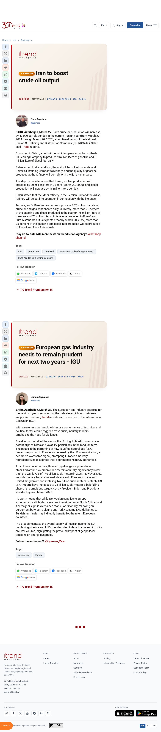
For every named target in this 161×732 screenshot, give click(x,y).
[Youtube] (27, 713)
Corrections (79, 677)
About (76, 658)
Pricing (106, 658)
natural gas (23, 555)
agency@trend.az (11, 692)
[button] (5, 47)
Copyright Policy (141, 667)
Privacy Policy (140, 663)
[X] (20, 713)
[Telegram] (34, 713)
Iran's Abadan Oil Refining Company (35, 258)
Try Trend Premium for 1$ (36, 289)
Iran (20, 251)
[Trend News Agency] (12, 656)
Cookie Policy (139, 672)
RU (154, 726)
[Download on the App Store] (124, 713)
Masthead (78, 663)
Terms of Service (141, 658)
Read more (35, 123)
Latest (46, 658)
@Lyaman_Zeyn (55, 541)
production (33, 251)
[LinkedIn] (41, 713)
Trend (25, 146)
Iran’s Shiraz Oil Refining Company (77, 251)
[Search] (95, 25)
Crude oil (49, 251)
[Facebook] (13, 713)
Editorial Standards (82, 672)
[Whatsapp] (6, 713)
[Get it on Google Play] (146, 713)
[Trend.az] (14, 25)
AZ (148, 726)
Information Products (114, 663)
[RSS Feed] (48, 713)
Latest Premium (51, 663)
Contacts (77, 667)
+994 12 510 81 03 (12, 688)
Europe (38, 555)
